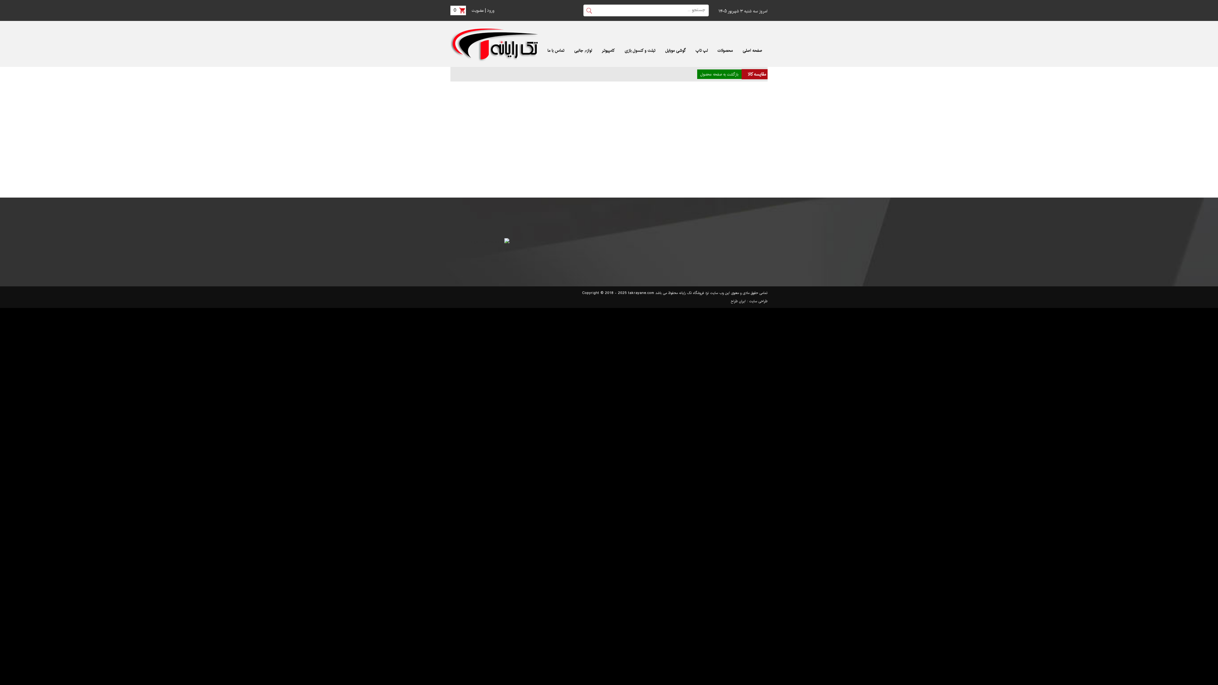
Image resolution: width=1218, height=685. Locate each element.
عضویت (478, 10)
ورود (490, 10)
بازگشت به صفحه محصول (719, 74)
